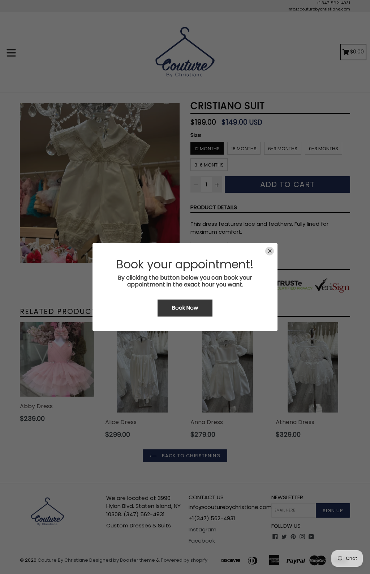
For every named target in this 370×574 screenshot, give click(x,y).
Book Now (185, 308)
